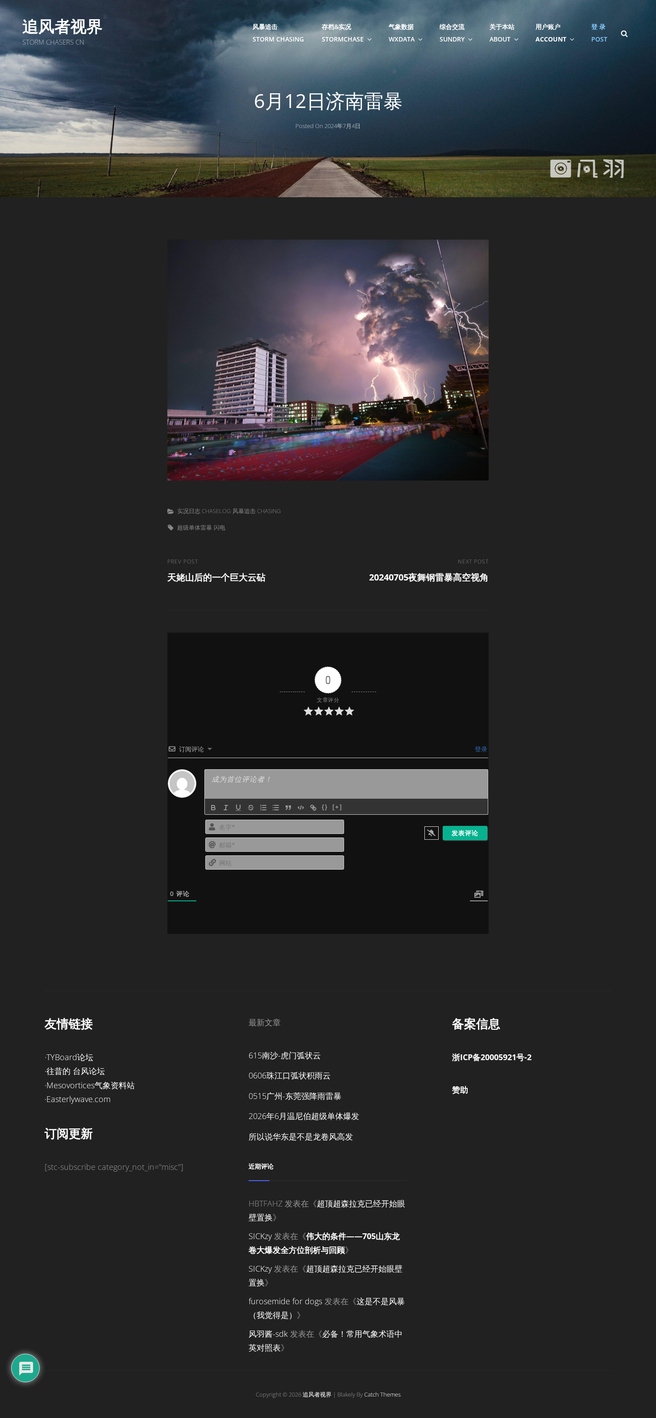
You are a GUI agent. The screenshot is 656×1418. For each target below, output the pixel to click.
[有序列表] (263, 807)
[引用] (288, 807)
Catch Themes (382, 1394)
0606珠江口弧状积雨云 (290, 1075)
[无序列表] (276, 807)
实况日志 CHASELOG (204, 511)
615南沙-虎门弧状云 (285, 1055)
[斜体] (226, 807)
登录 (480, 749)
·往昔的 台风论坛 (75, 1071)
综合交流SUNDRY (452, 32)
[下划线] (238, 807)
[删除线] (251, 807)
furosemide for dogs (285, 1301)
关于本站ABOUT (502, 32)
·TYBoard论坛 (69, 1057)
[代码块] (301, 807)
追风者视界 (62, 26)
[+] (337, 807)
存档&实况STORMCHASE (343, 32)
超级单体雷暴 (194, 527)
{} (325, 807)
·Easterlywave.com (78, 1099)
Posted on (328, 126)
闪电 (219, 527)
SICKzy (260, 1236)
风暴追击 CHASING (257, 511)
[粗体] (213, 807)
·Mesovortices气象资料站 (90, 1085)
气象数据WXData (402, 32)
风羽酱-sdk (268, 1333)
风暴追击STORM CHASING (278, 32)
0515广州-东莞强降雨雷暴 (295, 1095)
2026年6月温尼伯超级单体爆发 (304, 1116)
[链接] (313, 807)
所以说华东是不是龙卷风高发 (301, 1136)
